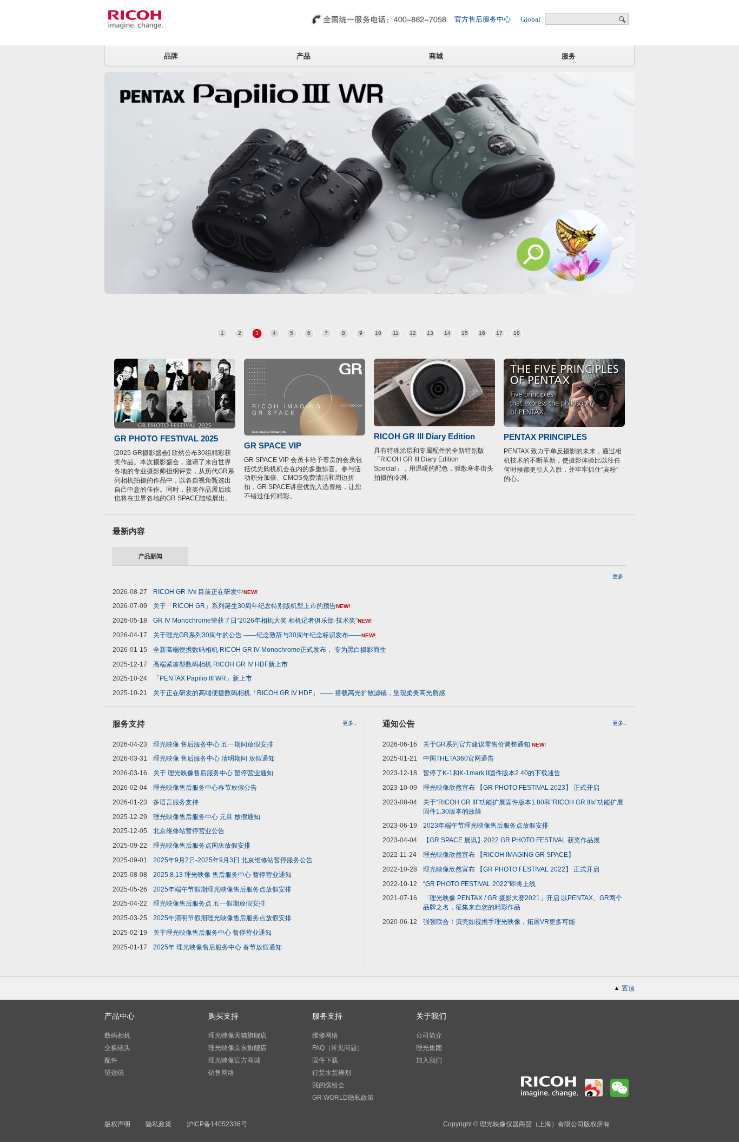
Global (530, 19)
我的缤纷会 (328, 1085)
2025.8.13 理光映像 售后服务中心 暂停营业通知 (222, 875)
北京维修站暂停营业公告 (189, 831)
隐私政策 (158, 1124)
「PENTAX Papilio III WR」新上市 (202, 678)
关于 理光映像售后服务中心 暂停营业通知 (213, 773)
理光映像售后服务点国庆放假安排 (201, 845)
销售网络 (221, 1073)
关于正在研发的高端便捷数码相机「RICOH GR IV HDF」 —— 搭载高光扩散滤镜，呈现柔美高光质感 (299, 693)
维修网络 (325, 1035)
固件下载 (325, 1060)
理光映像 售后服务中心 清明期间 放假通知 (214, 758)
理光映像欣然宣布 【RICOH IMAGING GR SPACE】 (499, 855)
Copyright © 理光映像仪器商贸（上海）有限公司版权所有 (526, 1124)
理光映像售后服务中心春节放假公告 (205, 787)
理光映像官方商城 (234, 1060)
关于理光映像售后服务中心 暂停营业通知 (212, 932)
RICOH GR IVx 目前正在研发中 (198, 592)
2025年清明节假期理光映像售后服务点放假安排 (222, 918)
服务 (569, 56)
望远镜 (114, 1073)
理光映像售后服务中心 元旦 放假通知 (206, 817)
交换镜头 (117, 1048)
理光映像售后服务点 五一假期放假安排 (209, 903)
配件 (110, 1060)
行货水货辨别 (331, 1073)
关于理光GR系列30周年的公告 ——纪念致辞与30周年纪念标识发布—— (257, 635)
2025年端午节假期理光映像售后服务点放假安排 (222, 889)
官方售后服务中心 (482, 19)
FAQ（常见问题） (338, 1048)
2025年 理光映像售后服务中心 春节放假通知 (217, 947)
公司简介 (429, 1035)
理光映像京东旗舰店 (237, 1048)
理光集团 (429, 1048)
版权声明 (117, 1124)
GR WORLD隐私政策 (343, 1097)
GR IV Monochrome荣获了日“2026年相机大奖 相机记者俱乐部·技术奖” (255, 620)
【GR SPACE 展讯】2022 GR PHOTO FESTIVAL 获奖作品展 (511, 840)
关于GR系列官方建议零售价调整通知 (477, 744)
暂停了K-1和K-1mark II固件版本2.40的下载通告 (491, 773)
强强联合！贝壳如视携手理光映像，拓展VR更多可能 (499, 922)
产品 (303, 56)
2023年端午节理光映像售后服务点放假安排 (486, 825)
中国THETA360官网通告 (458, 758)
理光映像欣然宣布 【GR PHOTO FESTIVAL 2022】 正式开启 (511, 869)
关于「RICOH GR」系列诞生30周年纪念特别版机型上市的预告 (244, 606)
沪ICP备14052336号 (217, 1124)
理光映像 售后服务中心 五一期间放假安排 (213, 744)
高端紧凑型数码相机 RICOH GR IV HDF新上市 (220, 664)
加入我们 (429, 1060)
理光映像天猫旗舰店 (237, 1035)
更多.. (619, 576)
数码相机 (117, 1035)
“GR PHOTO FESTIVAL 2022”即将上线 (479, 884)
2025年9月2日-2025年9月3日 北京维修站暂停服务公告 (233, 860)
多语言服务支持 (176, 802)
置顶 (628, 988)
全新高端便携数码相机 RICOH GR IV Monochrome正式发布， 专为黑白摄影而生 (269, 649)
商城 (436, 56)
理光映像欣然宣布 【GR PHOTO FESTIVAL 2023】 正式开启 (511, 787)
